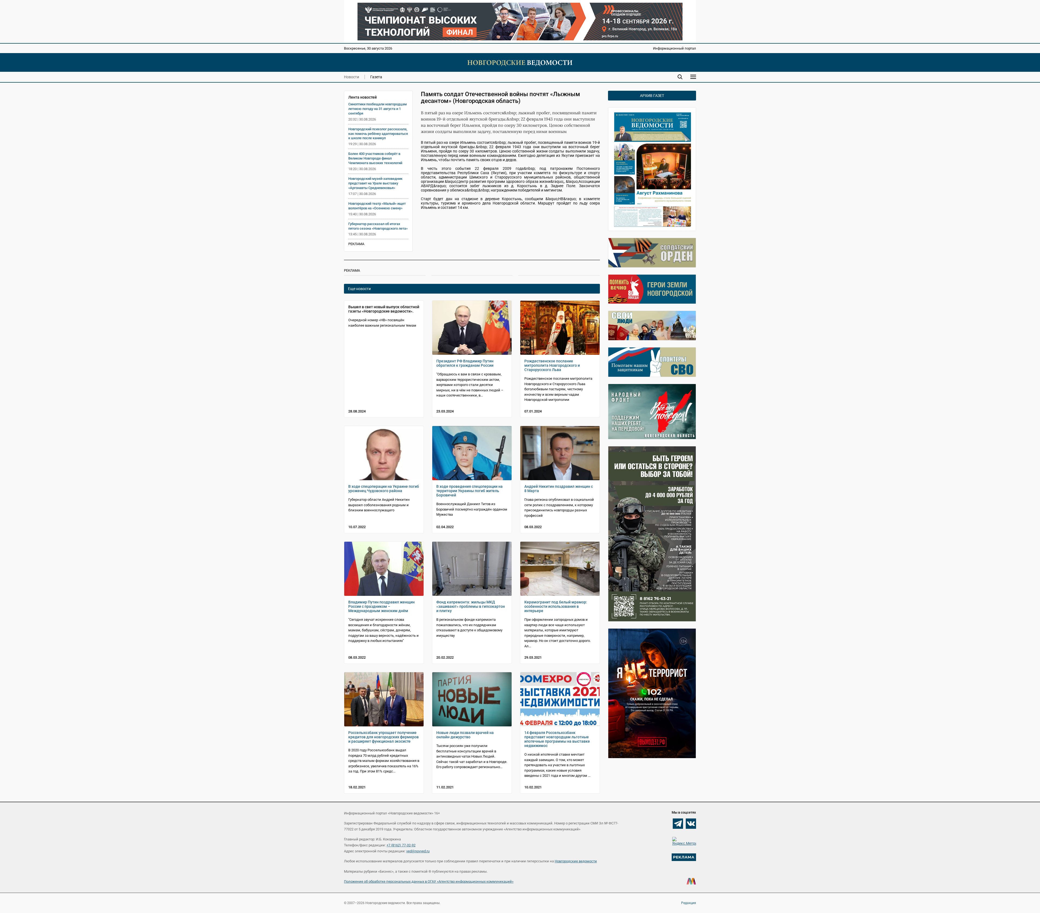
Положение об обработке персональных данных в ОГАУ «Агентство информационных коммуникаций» (429, 881)
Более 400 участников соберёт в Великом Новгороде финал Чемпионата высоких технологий (375, 158)
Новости (351, 77)
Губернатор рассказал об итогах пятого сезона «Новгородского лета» (378, 226)
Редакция (688, 903)
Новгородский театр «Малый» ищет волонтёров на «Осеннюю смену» (377, 206)
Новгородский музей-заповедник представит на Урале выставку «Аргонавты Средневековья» (375, 183)
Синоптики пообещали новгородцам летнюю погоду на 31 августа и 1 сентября (377, 108)
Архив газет (652, 95)
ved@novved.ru (418, 851)
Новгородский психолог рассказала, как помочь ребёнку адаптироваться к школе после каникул (378, 133)
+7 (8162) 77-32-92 (400, 845)
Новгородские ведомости (576, 861)
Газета (376, 77)
